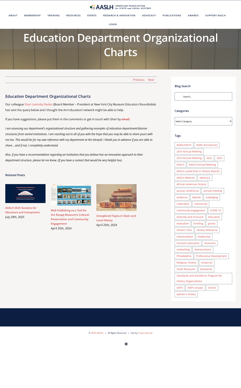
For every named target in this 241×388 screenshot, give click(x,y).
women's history (186, 294)
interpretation (185, 236)
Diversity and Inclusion (190, 217)
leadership (204, 236)
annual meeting (212, 190)
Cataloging (212, 197)
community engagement (191, 210)
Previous (139, 80)
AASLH (180, 164)
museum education (188, 243)
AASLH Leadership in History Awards (198, 171)
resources (207, 262)
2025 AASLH (97, 332)
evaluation (183, 223)
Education (214, 217)
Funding (198, 223)
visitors (212, 287)
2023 (219, 158)
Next (151, 80)
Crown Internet (145, 332)
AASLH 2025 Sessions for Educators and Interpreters (20, 194)
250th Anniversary (207, 145)
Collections (183, 203)
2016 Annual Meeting (189, 151)
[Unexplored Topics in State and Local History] (116, 197)
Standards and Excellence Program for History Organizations (199, 278)
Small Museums (186, 269)
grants (211, 223)
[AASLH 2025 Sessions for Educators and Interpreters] (25, 193)
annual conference (188, 190)
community (200, 203)
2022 (209, 158)
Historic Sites (184, 230)
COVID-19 (215, 210)
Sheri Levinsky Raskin (39, 104)
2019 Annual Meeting (189, 158)
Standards (206, 269)
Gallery (31, 194)
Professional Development (211, 256)
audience (182, 197)
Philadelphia (184, 256)
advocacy (205, 177)
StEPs (180, 287)
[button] (124, 24)
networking (183, 249)
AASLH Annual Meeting (202, 164)
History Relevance (207, 230)
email (125, 119)
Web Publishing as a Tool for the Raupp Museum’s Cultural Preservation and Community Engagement (66, 195)
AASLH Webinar (186, 177)
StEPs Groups (195, 287)
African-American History (191, 184)
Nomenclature (202, 249)
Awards (196, 197)
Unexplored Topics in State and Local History (111, 197)
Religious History (186, 262)
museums (210, 243)
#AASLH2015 (184, 145)
